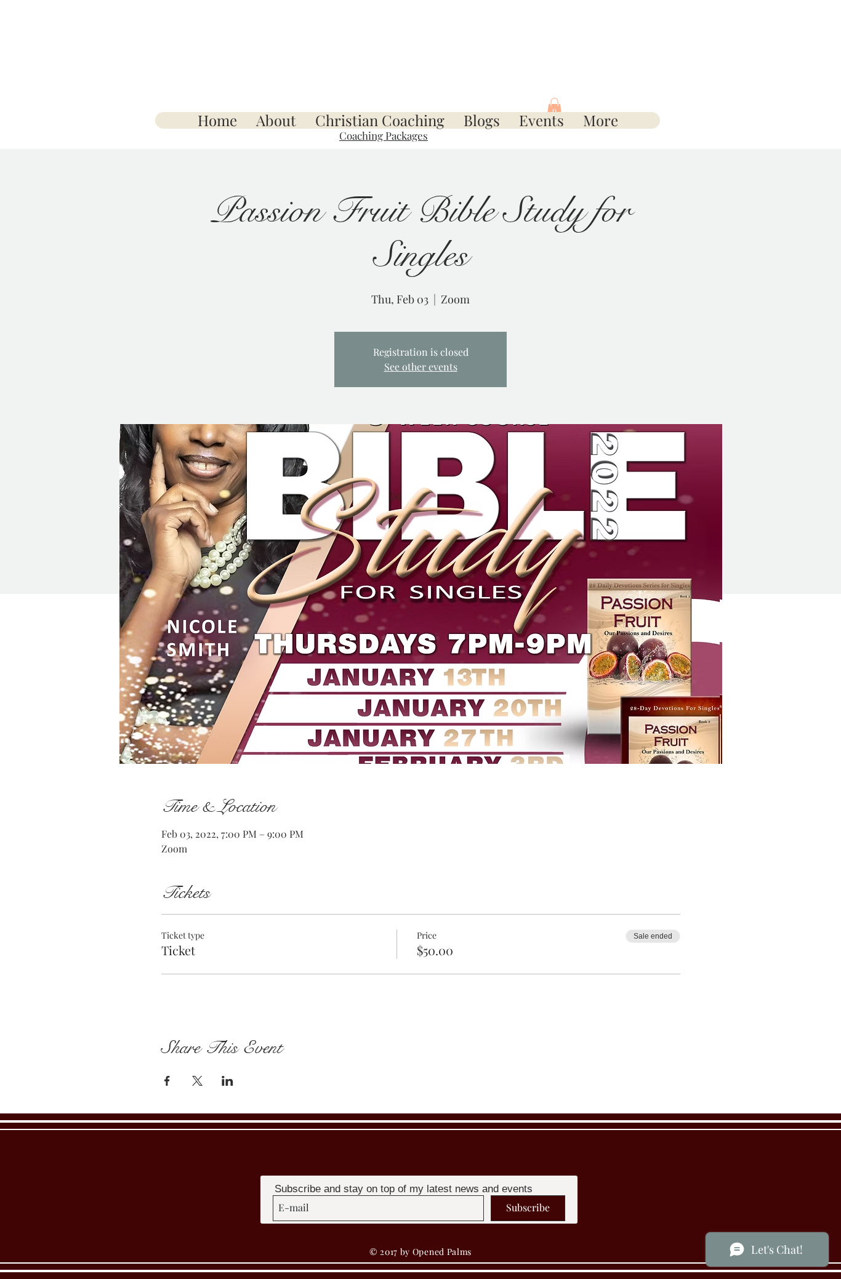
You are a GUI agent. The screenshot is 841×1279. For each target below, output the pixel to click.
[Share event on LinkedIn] (227, 1081)
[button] (554, 107)
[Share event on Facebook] (167, 1081)
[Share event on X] (197, 1081)
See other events (420, 366)
